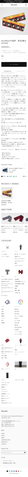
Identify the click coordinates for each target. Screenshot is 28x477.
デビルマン (4, 389)
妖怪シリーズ (4, 396)
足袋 (2, 309)
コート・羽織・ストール (21, 346)
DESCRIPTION (7, 71)
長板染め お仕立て (5, 281)
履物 (2, 345)
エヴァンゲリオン (19, 265)
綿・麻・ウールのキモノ (20, 254)
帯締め (2, 316)
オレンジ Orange (19, 316)
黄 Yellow (17, 313)
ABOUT (3, 435)
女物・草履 (4, 355)
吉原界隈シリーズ (5, 393)
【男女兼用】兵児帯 (19, 283)
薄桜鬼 (2, 387)
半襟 (2, 311)
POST (4, 176)
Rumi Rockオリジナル (6, 403)
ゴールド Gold (18, 334)
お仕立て (3, 251)
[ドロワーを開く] (2, 5)
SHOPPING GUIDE (20, 71)
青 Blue (16, 325)
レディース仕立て (5, 256)
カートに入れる (14, 64)
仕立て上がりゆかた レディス (7, 288)
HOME (2, 433)
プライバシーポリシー (8, 460)
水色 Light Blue (18, 327)
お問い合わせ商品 (19, 380)
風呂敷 (2, 322)
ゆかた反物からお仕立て (7, 279)
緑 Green (17, 311)
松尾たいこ (4, 400)
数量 (2, 56)
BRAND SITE (4, 442)
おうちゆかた (4, 295)
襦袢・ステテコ (5, 369)
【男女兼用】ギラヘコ (20, 281)
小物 (2, 306)
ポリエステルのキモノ (20, 258)
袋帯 (16, 288)
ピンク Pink (17, 320)
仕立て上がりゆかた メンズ (7, 292)
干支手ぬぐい (4, 384)
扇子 (2, 320)
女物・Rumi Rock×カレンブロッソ (7, 348)
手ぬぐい (3, 380)
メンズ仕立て (4, 254)
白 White (17, 329)
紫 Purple (17, 322)
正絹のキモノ (18, 256)
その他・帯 (17, 292)
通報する (25, 176)
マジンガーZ (4, 391)
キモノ (16, 251)
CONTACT (3, 444)
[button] (26, 165)
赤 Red (16, 318)
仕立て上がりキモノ (19, 261)
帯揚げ (2, 313)
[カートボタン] (26, 5)
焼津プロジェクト (5, 398)
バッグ (2, 318)
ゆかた (3, 276)
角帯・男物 (17, 290)
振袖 (16, 263)
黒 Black (17, 309)
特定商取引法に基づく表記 (9, 463)
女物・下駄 (4, 358)
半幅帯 (16, 286)
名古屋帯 (17, 279)
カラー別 (17, 306)
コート (16, 354)
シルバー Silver (18, 331)
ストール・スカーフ (19, 352)
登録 (25, 452)
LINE (16, 176)
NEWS (2, 437)
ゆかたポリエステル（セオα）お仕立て (7, 284)
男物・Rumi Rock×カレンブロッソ (7, 352)
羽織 (16, 349)
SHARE (10, 176)
